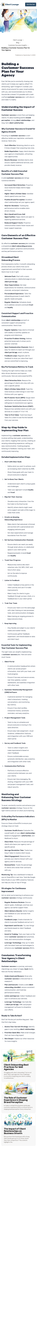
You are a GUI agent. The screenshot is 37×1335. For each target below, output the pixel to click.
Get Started (31, 4)
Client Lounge (12, 4)
